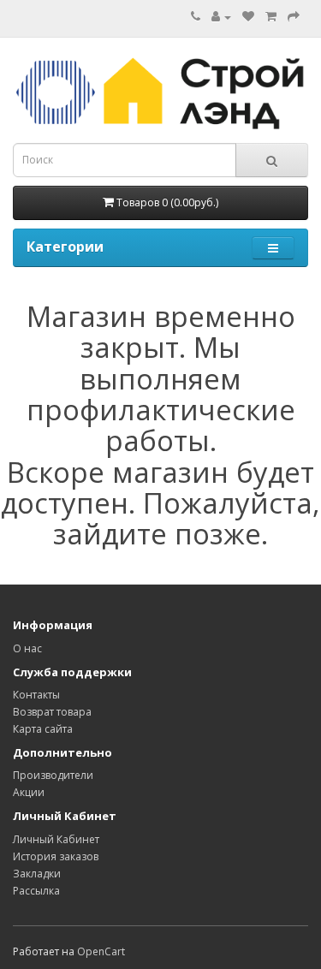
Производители (53, 775)
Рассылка (36, 890)
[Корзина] (270, 16)
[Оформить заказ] (294, 16)
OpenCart (101, 951)
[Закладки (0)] (248, 16)
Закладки (37, 873)
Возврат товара (52, 711)
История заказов (55, 856)
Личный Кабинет (56, 839)
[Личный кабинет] (221, 16)
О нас (27, 648)
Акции (29, 792)
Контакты (36, 694)
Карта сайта (43, 729)
